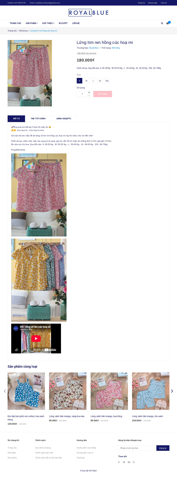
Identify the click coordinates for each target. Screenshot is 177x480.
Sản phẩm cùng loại (22, 366)
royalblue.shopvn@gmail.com (47, 3)
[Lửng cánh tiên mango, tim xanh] (150, 391)
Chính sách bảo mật (44, 453)
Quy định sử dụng (43, 448)
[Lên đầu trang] (172, 471)
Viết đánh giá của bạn (87, 53)
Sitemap (80, 458)
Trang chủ (15, 23)
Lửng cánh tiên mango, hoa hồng (106, 416)
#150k (94, 141)
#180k (108, 141)
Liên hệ (164, 3)
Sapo (94, 470)
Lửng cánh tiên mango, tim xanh (147, 416)
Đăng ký (162, 448)
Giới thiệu (47, 23)
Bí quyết (63, 23)
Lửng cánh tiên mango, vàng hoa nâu (66, 416)
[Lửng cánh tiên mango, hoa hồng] (109, 391)
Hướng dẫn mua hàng (86, 448)
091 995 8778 (19, 3)
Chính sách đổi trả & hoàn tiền (48, 458)
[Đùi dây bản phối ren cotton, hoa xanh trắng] (26, 391)
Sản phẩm (31, 23)
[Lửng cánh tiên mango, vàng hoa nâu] (67, 391)
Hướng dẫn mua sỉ (85, 453)
